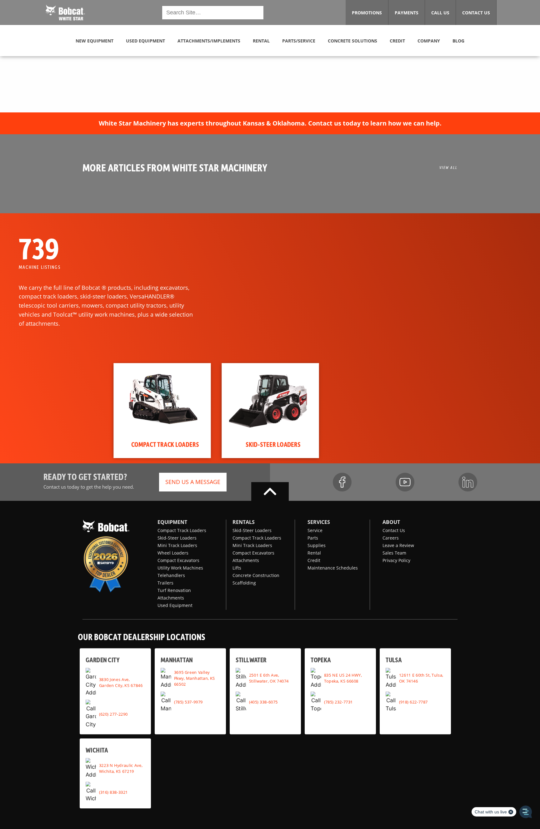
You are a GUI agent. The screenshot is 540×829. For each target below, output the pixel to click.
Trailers (165, 583)
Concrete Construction (255, 575)
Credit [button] (397, 41)
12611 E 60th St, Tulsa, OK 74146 (421, 678)
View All (448, 167)
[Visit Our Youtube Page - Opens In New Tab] (405, 482)
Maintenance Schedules (333, 568)
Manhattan (177, 659)
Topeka (321, 659)
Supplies (317, 545)
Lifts (236, 568)
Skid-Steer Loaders (177, 538)
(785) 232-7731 (338, 702)
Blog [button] (458, 41)
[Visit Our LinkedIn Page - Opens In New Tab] (467, 482)
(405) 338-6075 (263, 702)
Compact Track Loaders (182, 530)
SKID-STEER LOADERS (273, 444)
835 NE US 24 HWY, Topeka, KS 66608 (343, 678)
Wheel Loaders (173, 553)
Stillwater (251, 659)
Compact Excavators (178, 560)
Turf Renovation (174, 590)
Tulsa (394, 659)
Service (315, 530)
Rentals (243, 522)
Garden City (102, 659)
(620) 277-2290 (113, 714)
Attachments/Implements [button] (209, 41)
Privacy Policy (396, 560)
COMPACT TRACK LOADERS (165, 444)
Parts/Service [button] (298, 41)
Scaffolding (244, 583)
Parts (313, 538)
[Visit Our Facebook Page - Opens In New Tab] (342, 482)
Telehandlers (171, 575)
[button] (65, 12)
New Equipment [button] (94, 41)
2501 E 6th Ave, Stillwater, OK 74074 (269, 678)
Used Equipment (175, 605)
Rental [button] (261, 41)
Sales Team (394, 553)
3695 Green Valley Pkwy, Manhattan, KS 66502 (194, 678)
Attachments (171, 598)
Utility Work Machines (180, 568)
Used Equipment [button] (145, 41)
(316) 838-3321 (113, 792)
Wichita (97, 749)
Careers (390, 538)
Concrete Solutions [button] (352, 41)
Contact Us (393, 530)
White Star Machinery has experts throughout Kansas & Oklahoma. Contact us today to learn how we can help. (270, 123)
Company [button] (429, 41)
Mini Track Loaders (177, 545)
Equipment (172, 522)
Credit (314, 560)
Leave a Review (398, 545)
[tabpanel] (162, 410)
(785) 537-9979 (188, 702)
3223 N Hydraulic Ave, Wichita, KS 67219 (120, 768)
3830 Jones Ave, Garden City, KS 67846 (121, 682)
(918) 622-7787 (413, 702)
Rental (314, 553)
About (391, 522)
